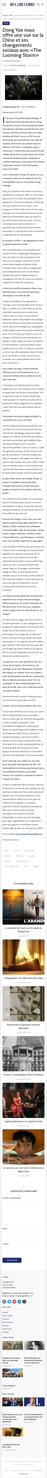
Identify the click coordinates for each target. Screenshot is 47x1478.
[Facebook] (4, 1302)
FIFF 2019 (16, 851)
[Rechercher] (38, 4)
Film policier (29, 851)
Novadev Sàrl (23, 1474)
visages (35, 866)
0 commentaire (9, 70)
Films (11, 15)
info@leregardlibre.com (24, 1296)
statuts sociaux (22, 861)
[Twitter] (9, 1302)
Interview (19, 856)
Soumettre (12, 1260)
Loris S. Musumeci (18, 65)
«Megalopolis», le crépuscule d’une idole (23, 978)
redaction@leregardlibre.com (23, 1293)
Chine (6, 851)
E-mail (6, 1244)
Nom (5, 1229)
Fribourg (7, 856)
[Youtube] (14, 1302)
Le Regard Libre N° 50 (11, 107)
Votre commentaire (12, 1198)
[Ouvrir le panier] (42, 4)
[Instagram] (24, 1302)
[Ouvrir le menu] (4, 4)
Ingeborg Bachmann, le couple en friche (23, 1121)
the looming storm (11, 866)
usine (26, 866)
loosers (32, 856)
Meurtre (7, 861)
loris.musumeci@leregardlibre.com (29, 834)
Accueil (5, 15)
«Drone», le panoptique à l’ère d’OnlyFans (23, 1074)
